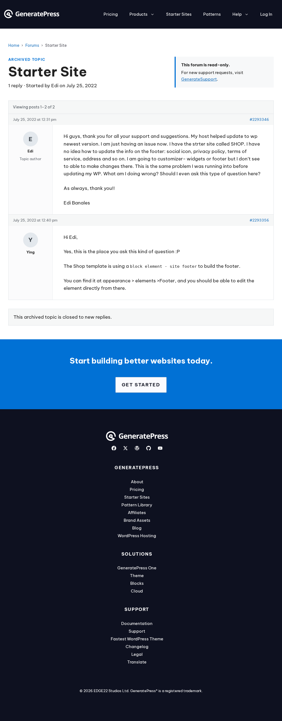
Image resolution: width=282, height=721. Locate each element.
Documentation (137, 623)
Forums (32, 45)
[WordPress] (137, 448)
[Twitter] (125, 448)
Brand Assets (137, 520)
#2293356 (259, 220)
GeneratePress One (136, 567)
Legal (137, 654)
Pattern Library (136, 504)
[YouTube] (160, 448)
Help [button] (237, 14)
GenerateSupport (199, 79)
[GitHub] (148, 448)
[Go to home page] (31, 16)
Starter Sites (179, 14)
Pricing (111, 14)
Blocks (137, 583)
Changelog (137, 646)
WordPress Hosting (137, 535)
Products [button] (138, 14)
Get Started (141, 385)
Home (13, 45)
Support (137, 631)
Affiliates (137, 512)
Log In (266, 14)
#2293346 (259, 119)
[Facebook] (114, 448)
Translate (137, 662)
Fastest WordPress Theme (137, 638)
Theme (137, 575)
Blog (137, 528)
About (137, 481)
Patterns (212, 14)
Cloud (137, 591)
